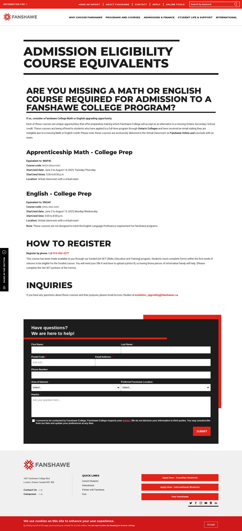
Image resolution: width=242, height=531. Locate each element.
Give (84, 494)
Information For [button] (14, 4)
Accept (211, 524)
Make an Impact (89, 4)
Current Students (90, 481)
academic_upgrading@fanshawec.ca (156, 295)
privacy (126, 420)
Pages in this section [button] (4, 270)
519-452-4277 (61, 253)
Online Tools (175, 4)
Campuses (30, 494)
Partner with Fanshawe (93, 489)
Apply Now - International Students (180, 487)
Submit (201, 431)
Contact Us (30, 490)
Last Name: (128, 344)
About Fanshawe (117, 4)
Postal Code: (39, 357)
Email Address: (104, 357)
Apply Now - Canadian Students (180, 477)
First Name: (38, 344)
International (226, 17)
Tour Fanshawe (180, 496)
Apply (156, 4)
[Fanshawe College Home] (20, 17)
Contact (141, 4)
